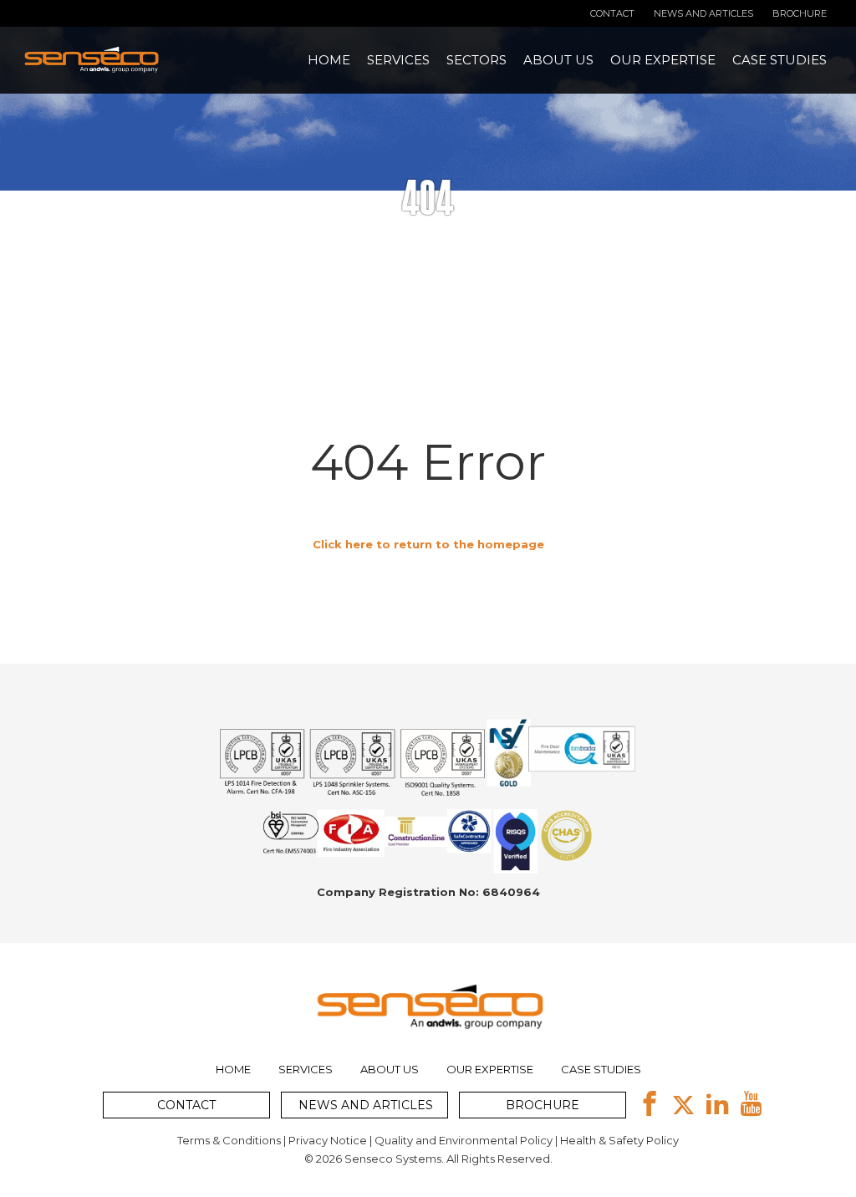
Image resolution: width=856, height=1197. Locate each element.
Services (398, 60)
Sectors (476, 60)
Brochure (799, 13)
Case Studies (779, 60)
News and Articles (703, 13)
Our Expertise (663, 60)
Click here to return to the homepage (428, 544)
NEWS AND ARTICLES (365, 1105)
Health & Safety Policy (619, 1140)
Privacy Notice (327, 1140)
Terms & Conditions (229, 1140)
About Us (558, 60)
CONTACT (186, 1105)
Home (329, 60)
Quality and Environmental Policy (463, 1140)
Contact (612, 13)
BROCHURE (542, 1105)
